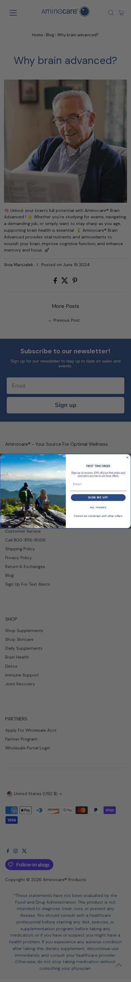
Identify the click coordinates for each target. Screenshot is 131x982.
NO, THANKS (98, 507)
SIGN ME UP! (98, 497)
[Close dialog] (127, 457)
